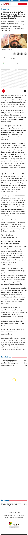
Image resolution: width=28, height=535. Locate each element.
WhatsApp (25, 53)
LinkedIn (21, 53)
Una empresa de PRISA (14, 523)
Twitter (18, 53)
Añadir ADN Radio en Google (12, 63)
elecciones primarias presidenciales (13, 106)
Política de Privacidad (9, 517)
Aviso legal (21, 515)
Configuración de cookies (14, 519)
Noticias (5, 9)
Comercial (6, 515)
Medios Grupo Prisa (14, 527)
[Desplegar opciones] (25, 91)
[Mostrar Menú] (1, 3)
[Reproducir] (3, 91)
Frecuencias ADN (13, 515)
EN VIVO (22, 3)
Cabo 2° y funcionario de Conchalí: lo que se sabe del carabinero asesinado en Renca (11, 504)
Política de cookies (19, 517)
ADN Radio (7, 4)
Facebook (14, 53)
